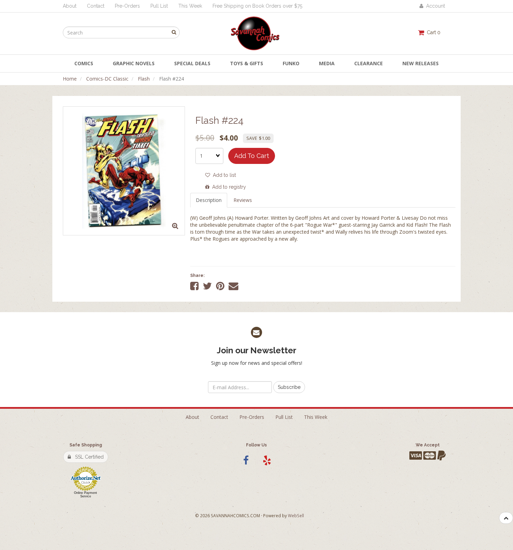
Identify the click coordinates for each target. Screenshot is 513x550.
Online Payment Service (85, 494)
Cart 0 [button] (432, 32)
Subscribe (289, 387)
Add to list (223, 175)
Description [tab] (209, 200)
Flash (144, 78)
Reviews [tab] (242, 200)
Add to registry (227, 187)
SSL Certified (87, 457)
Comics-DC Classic (107, 78)
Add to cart (251, 155)
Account (434, 6)
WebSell (296, 515)
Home (70, 78)
